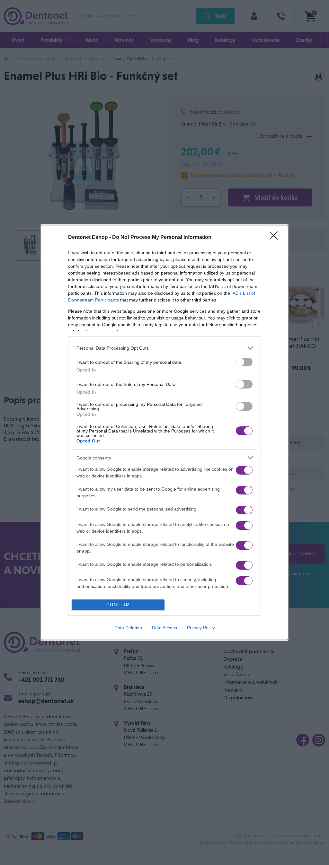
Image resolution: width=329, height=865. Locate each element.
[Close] (276, 238)
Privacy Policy (201, 627)
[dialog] (164, 432)
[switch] (244, 362)
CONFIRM (118, 604)
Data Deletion (128, 627)
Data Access (164, 627)
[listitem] (164, 348)
